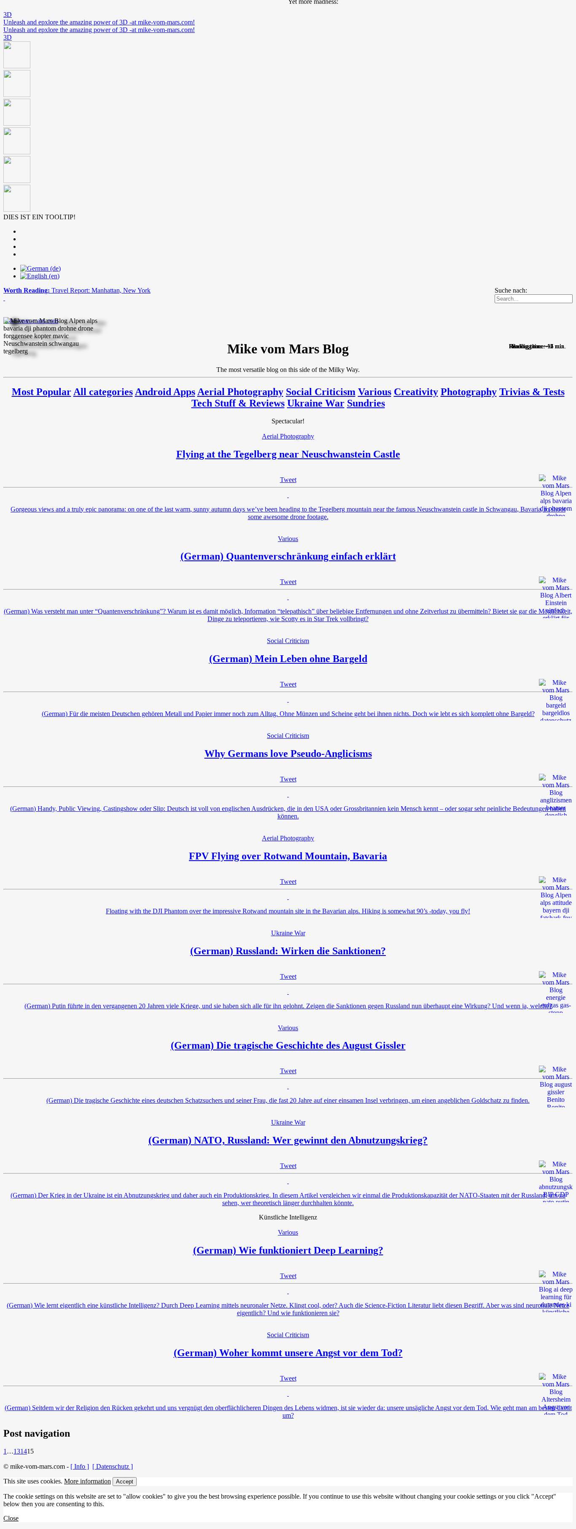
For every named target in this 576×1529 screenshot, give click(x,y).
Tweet (288, 479)
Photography (469, 391)
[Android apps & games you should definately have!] (288, 127)
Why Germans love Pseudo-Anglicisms (288, 753)
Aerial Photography (240, 391)
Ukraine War (316, 403)
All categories (103, 391)
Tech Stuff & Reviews (238, 403)
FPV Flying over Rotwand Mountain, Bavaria (288, 856)
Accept (124, 1481)
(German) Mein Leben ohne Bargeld (288, 658)
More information (87, 1481)
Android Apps (165, 391)
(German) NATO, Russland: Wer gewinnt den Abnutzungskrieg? (288, 1140)
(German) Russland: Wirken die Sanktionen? (288, 950)
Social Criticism (320, 391)
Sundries (366, 403)
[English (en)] (39, 276)
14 (23, 1451)
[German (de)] (40, 268)
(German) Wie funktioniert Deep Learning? (288, 1250)
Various (374, 391)
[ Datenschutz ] (112, 1466)
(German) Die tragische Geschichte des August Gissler (288, 1045)
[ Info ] (79, 1466)
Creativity (416, 391)
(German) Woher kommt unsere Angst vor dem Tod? (288, 1352)
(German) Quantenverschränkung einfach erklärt (288, 556)
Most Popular (41, 391)
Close (11, 1518)
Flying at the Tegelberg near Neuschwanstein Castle (288, 454)
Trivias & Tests (532, 391)
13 (16, 1451)
